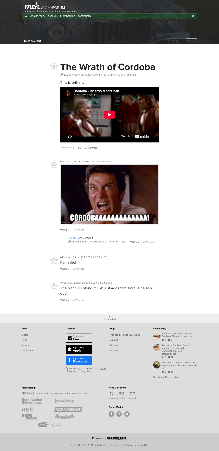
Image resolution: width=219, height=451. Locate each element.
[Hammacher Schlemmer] (35, 401)
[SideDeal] (35, 416)
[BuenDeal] (68, 416)
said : (92, 161)
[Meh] (33, 5)
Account (70, 328)
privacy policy (85, 371)
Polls (24, 340)
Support (114, 340)
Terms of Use (141, 445)
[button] (26, 16)
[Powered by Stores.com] (109, 439)
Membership (29, 388)
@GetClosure (76, 238)
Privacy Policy (125, 445)
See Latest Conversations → (168, 377)
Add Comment (33, 41)
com (46, 7)
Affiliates (114, 350)
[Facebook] (111, 414)
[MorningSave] (68, 409)
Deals (25, 335)
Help (112, 328)
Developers (28, 350)
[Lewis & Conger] (68, 401)
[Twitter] (127, 414)
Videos (25, 345)
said (99, 241)
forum (58, 7)
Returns (114, 345)
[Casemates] (52, 424)
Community (159, 328)
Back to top (110, 319)
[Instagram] (119, 414)
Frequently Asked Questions (125, 335)
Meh (24, 328)
